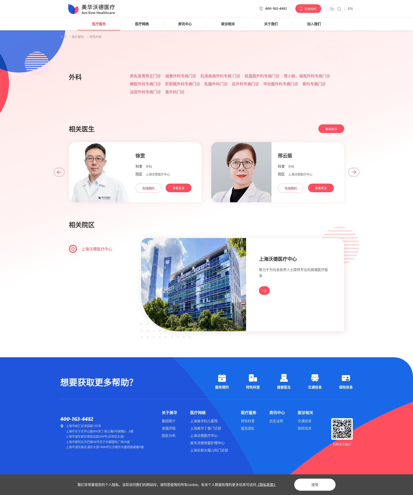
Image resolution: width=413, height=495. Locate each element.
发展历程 (169, 428)
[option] (206, 53)
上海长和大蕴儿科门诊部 (209, 450)
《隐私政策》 (266, 484)
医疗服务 (99, 23)
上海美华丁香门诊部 (205, 428)
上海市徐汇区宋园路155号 (83, 426)
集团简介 (169, 420)
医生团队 (248, 428)
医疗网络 (142, 23)
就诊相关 (228, 23)
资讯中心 (185, 23)
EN (350, 8)
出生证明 (276, 420)
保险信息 (304, 428)
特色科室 (95, 36)
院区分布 (169, 435)
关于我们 (271, 23)
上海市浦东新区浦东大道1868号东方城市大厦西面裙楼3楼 (105, 447)
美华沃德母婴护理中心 (207, 442)
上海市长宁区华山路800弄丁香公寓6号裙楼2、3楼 (99, 431)
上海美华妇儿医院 (204, 420)
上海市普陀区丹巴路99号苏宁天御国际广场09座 (98, 441)
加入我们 (314, 23)
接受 (314, 484)
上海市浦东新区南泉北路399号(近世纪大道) (95, 436)
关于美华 (169, 412)
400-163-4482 (76, 419)
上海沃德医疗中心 (204, 435)
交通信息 (304, 420)
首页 (63, 36)
